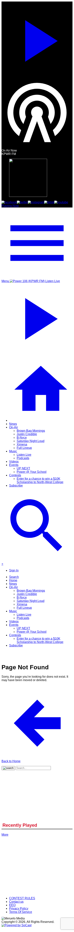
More (5, 834)
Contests (15, 475)
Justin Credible (27, 434)
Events (13, 465)
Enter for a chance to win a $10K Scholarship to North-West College (40, 480)
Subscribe (16, 485)
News (13, 423)
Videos (14, 461)
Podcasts (23, 458)
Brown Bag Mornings (31, 430)
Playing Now (10, 205)
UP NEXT (23, 468)
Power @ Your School (31, 471)
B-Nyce (22, 437)
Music (13, 451)
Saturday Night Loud (30, 441)
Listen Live (24, 454)
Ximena (22, 444)
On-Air (13, 427)
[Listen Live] (37, 39)
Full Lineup (24, 447)
